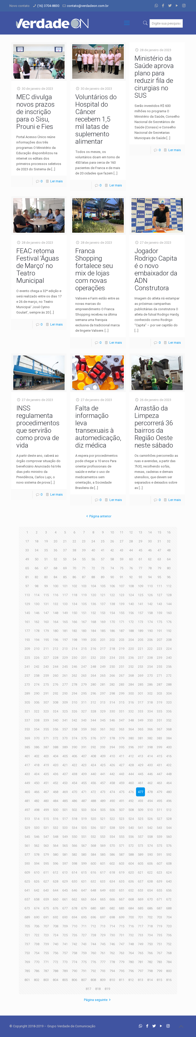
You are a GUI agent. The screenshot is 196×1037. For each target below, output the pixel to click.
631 (84, 881)
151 (84, 613)
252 (131, 666)
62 (150, 559)
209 (27, 649)
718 (150, 926)
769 (27, 962)
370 (36, 738)
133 (65, 604)
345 (102, 720)
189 (140, 631)
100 (55, 586)
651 (121, 890)
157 (140, 613)
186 (112, 631)
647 (84, 890)
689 (27, 917)
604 (131, 863)
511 (159, 810)
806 (74, 980)
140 (131, 604)
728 (93, 935)
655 (159, 890)
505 (102, 810)
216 (93, 649)
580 (55, 854)
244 (55, 666)
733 (140, 935)
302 (150, 693)
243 (46, 666)
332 (131, 711)
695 (84, 917)
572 (131, 846)
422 (74, 765)
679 (84, 908)
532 (55, 828)
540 (131, 828)
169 (102, 622)
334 (150, 711)
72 (93, 568)
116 (55, 595)
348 (131, 720)
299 (121, 693)
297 (102, 693)
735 (159, 935)
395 (121, 747)
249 (102, 666)
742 (74, 944)
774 (74, 962)
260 (55, 675)
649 (102, 890)
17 (27, 541)
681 (102, 908)
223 (159, 649)
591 (159, 854)
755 (46, 953)
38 (74, 550)
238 (150, 658)
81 (27, 577)
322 (36, 711)
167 (84, 622)
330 (112, 711)
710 (74, 926)
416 (169, 756)
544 (169, 828)
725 (65, 935)
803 (46, 980)
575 (159, 846)
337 (27, 720)
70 (74, 568)
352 (169, 720)
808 (93, 980)
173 (140, 622)
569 (102, 846)
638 (150, 881)
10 (112, 532)
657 (27, 899)
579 (46, 854)
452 (55, 783)
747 (121, 944)
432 (169, 765)
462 (150, 783)
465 (27, 792)
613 (65, 872)
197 (65, 640)
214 (74, 649)
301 (140, 693)
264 (93, 675)
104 (93, 586)
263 (84, 675)
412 (131, 756)
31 (159, 541)
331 (121, 711)
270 (150, 675)
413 (140, 756)
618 (112, 872)
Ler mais (56, 181)
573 (140, 846)
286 (150, 684)
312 (93, 702)
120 (93, 595)
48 (168, 550)
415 (159, 756)
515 (46, 819)
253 (140, 666)
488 (93, 801)
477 (140, 792)
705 (27, 926)
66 (36, 568)
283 (121, 684)
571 (121, 846)
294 (74, 693)
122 (112, 595)
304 (169, 693)
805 (65, 980)
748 (131, 944)
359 (84, 729)
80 (168, 568)
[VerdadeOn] (53, 23)
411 (121, 756)
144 (169, 604)
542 (150, 828)
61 (140, 559)
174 (150, 622)
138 (112, 604)
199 (84, 640)
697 (102, 917)
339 (46, 720)
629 (65, 881)
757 (65, 953)
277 (65, 684)
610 (36, 872)
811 (121, 980)
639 (159, 881)
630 (74, 881)
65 (27, 568)
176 (169, 622)
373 (65, 738)
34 (36, 550)
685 (140, 908)
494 (150, 801)
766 (150, 953)
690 (36, 917)
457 (102, 783)
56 (93, 559)
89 (102, 577)
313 (102, 702)
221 (140, 649)
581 (65, 854)
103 (84, 586)
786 (36, 971)
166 (74, 622)
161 (27, 622)
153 (102, 613)
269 (140, 675)
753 (27, 953)
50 (36, 559)
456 (93, 783)
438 (74, 774)
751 (159, 944)
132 (55, 604)
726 (74, 935)
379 (121, 738)
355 (46, 729)
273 (27, 684)
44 (131, 550)
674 (36, 908)
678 (74, 908)
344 (93, 720)
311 (84, 702)
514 (36, 819)
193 (27, 640)
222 (150, 649)
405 (65, 756)
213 (65, 649)
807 (84, 980)
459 (121, 783)
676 (55, 908)
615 (84, 872)
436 (55, 774)
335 (159, 711)
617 (102, 872)
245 (65, 666)
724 (55, 935)
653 (140, 890)
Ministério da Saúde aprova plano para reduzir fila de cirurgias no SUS (154, 76)
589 (140, 854)
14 (150, 532)
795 (121, 971)
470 (74, 792)
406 (74, 756)
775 (84, 962)
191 (159, 631)
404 (55, 756)
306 (36, 702)
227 (46, 658)
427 (121, 765)
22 (74, 541)
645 (65, 890)
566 (74, 846)
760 (93, 953)
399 (159, 747)
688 (169, 908)
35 (46, 550)
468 (55, 792)
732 (131, 935)
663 (84, 899)
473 (102, 792)
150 (74, 613)
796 (131, 971)
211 (46, 649)
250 (112, 666)
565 (65, 846)
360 (93, 729)
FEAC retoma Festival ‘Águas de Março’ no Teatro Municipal (37, 265)
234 (112, 658)
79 (159, 568)
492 (131, 801)
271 (159, 675)
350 (150, 720)
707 (46, 926)
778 (112, 962)
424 (93, 765)
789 (65, 971)
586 (112, 854)
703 (159, 917)
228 (55, 658)
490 (112, 801)
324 (55, 711)
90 (112, 577)
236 (131, 658)
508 (131, 810)
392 (93, 747)
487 (84, 801)
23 (83, 541)
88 (93, 577)
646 (74, 890)
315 (121, 702)
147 (46, 613)
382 (150, 738)
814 (150, 980)
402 (36, 756)
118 (74, 595)
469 (65, 792)
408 (93, 756)
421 (65, 765)
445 (140, 774)
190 (150, 631)
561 (27, 846)
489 (102, 801)
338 (36, 720)
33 (27, 550)
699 (121, 917)
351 (159, 720)
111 (159, 586)
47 (159, 550)
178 (36, 631)
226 (36, 658)
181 (65, 631)
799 (159, 971)
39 (83, 550)
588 (131, 854)
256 (169, 666)
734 (150, 935)
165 (65, 622)
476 (131, 792)
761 (102, 953)
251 (121, 666)
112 (169, 586)
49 (27, 559)
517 (65, 819)
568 (93, 846)
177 (27, 631)
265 (102, 675)
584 (93, 854)
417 (27, 765)
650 (112, 890)
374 (74, 738)
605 (140, 863)
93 (140, 577)
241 (27, 666)
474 (112, 792)
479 (159, 792)
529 (27, 828)
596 (55, 863)
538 (112, 828)
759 (84, 953)
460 (131, 783)
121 (102, 595)
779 (121, 962)
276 (55, 684)
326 (74, 711)
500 (55, 810)
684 (131, 908)
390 (74, 747)
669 (140, 899)
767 (159, 953)
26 (112, 541)
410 (112, 756)
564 (55, 846)
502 (74, 810)
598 (74, 863)
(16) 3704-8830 (48, 6)
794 (112, 971)
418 (36, 765)
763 (121, 953)
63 (159, 559)
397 (140, 747)
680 (93, 908)
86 (74, 577)
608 (169, 863)
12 (131, 532)
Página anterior (100, 516)
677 (65, 908)
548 (55, 837)
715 (121, 926)
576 (169, 846)
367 (159, 729)
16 (168, 532)
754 (36, 953)
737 (27, 944)
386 (36, 747)
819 (107, 989)
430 (150, 765)
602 (112, 863)
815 (159, 980)
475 (121, 792)
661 (65, 899)
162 (36, 622)
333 (140, 711)
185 (102, 631)
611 (46, 872)
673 (27, 908)
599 (84, 863)
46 (150, 550)
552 (93, 837)
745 (102, 944)
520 (93, 819)
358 (74, 729)
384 (169, 738)
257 (27, 675)
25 (102, 541)
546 (36, 837)
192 (169, 631)
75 (121, 568)
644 (55, 890)
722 (36, 935)
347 (121, 720)
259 (46, 675)
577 (27, 854)
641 (27, 890)
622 (150, 872)
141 (140, 604)
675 (46, 908)
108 (131, 586)
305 (27, 702)
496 (169, 801)
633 (102, 881)
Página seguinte (95, 1000)
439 (84, 774)
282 (112, 684)
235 (121, 658)
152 (93, 613)
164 (55, 622)
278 (74, 684)
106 (112, 586)
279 (84, 684)
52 (55, 559)
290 (36, 693)
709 (65, 926)
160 (169, 613)
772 (55, 962)
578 (36, 854)
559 (159, 837)
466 (36, 792)
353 (27, 729)
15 (159, 532)
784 (169, 962)
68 (55, 568)
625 (27, 881)
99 (46, 586)
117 (65, 595)
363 (121, 729)
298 (112, 693)
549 (65, 837)
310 (74, 702)
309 (65, 702)
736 (169, 935)
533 (65, 828)
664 (93, 899)
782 (150, 962)
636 (131, 881)
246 (74, 666)
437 (65, 774)
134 (74, 604)
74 (112, 568)
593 (27, 863)
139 (121, 604)
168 (93, 622)
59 (121, 559)
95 (159, 577)
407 (84, 756)
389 (65, 747)
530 (36, 828)
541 (140, 828)
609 (27, 872)
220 (131, 649)
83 (46, 577)
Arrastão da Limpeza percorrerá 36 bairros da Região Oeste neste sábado (153, 426)
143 (159, 604)
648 (93, 890)
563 (46, 846)
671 (159, 899)
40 (93, 550)
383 (159, 738)
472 (93, 792)
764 (131, 953)
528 (169, 819)
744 (93, 944)
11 (121, 532)
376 (93, 738)
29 (140, 541)
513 (27, 819)
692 (55, 917)
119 (84, 595)
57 (102, 559)
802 (36, 980)
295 (84, 693)
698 (112, 917)
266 (112, 675)
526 (150, 819)
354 (36, 729)
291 (46, 693)
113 (27, 595)
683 (121, 908)
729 (102, 935)
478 (150, 792)
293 (65, 693)
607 (159, 863)
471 (84, 792)
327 (84, 711)
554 (112, 837)
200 (93, 640)
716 (131, 926)
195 (46, 640)
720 (169, 926)
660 (55, 899)
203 (121, 640)
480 (169, 792)
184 (93, 631)
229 (65, 658)
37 (65, 550)
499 (46, 810)
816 (169, 980)
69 (65, 568)
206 (150, 640)
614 (74, 872)
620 (131, 872)
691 (46, 917)
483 (46, 801)
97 (27, 586)
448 (169, 774)
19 (46, 541)
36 (55, 550)
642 (36, 890)
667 (121, 899)
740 (55, 944)
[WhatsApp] (156, 5)
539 (121, 828)
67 (46, 568)
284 (131, 684)
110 (150, 586)
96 (168, 577)
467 (46, 792)
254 (150, 666)
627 (46, 881)
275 (46, 684)
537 (102, 828)
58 (112, 559)
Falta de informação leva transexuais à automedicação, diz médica (98, 426)
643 (46, 890)
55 (83, 559)
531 (46, 828)
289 (27, 693)
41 (102, 550)
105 (102, 586)
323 (46, 711)
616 (93, 872)
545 (27, 837)
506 (112, 810)
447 (159, 774)
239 (159, 658)
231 (84, 658)
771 (46, 962)
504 (93, 810)
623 (159, 872)
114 (36, 595)
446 (150, 774)
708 (55, 926)
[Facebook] (163, 5)
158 (150, 613)
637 (140, 881)
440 (93, 774)
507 (121, 810)
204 (131, 640)
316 (131, 702)
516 (55, 819)
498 (36, 810)
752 (169, 944)
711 (84, 926)
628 (55, 881)
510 (150, 810)
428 (131, 765)
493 (140, 801)
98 (36, 586)
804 (55, 980)
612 (55, 872)
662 (74, 899)
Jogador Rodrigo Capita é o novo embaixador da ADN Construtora (155, 269)
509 (140, 810)
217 (102, 649)
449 (27, 783)
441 (102, 774)
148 (55, 613)
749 (140, 944)
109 (140, 586)
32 (168, 541)
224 (169, 649)
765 (140, 953)
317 (140, 702)
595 (46, 863)
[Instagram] (184, 5)
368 (169, 729)
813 (140, 980)
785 (27, 971)
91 (121, 577)
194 (36, 640)
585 (102, 854)
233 (102, 658)
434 (36, 774)
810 (112, 980)
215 (84, 649)
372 (55, 738)
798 (150, 971)
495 (159, 801)
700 (131, 917)
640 (169, 881)
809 (102, 980)
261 (65, 675)
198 (74, 640)
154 (112, 613)
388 (55, 747)
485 (65, 801)
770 (36, 962)
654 (150, 890)
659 (46, 899)
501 (65, 810)
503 (84, 810)
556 (131, 837)
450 (36, 783)
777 (102, 962)
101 (65, 586)
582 (74, 854)
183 (84, 631)
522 (112, 819)
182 (74, 631)
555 (121, 837)
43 (121, 550)
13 (140, 532)
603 (121, 863)
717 (140, 926)
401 (27, 756)
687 (159, 908)
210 (36, 649)
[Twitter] (170, 5)
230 (74, 658)
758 (74, 953)
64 (168, 559)
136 (93, 604)
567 (84, 846)
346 (112, 720)
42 (112, 550)
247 (84, 666)
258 (36, 675)
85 (65, 577)
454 (74, 783)
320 (169, 702)
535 (84, 828)
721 (27, 935)
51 (46, 559)
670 (150, 899)
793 (102, 971)
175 (159, 622)
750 (150, 944)
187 (121, 631)
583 (84, 854)
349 (140, 720)
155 (121, 613)
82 (36, 577)
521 (102, 819)
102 (74, 586)
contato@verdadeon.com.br (87, 6)
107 (121, 586)
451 (46, 783)
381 (140, 738)
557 (140, 837)
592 (169, 854)
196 (55, 640)
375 (84, 738)
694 (74, 917)
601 (102, 863)
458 (112, 783)
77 (140, 568)
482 (36, 801)
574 (150, 846)
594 (36, 863)
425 (102, 765)
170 (112, 622)
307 (46, 702)
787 (46, 971)
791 (84, 971)
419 (46, 765)
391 (84, 747)
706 (36, 926)
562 (36, 846)
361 (102, 729)
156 (131, 613)
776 (93, 962)
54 (74, 559)
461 (140, 783)
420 (55, 765)
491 (121, 801)
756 (55, 953)
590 (150, 854)
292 (55, 693)
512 (169, 810)
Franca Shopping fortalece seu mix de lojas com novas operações (94, 269)
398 (150, 747)
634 (112, 881)
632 (93, 881)
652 (131, 890)
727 (84, 935)
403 (46, 756)
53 (65, 559)
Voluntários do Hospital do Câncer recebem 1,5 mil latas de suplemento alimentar (96, 119)
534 (74, 828)
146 (36, 613)
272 (169, 675)
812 (131, 980)
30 (150, 541)
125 (140, 595)
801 (27, 980)
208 (169, 640)
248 (93, 666)
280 (93, 684)
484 (55, 801)
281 (102, 684)
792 (93, 971)
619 (121, 872)
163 (46, 622)
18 (36, 541)
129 (27, 604)
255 (159, 666)
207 (159, 640)
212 (55, 649)
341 (65, 720)
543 (159, 828)
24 (93, 541)
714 (112, 926)
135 (84, 604)
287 (159, 684)
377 (102, 738)
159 (159, 613)
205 (140, 640)
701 (140, 917)
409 (102, 756)
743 (84, 944)
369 (27, 738)
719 (159, 926)
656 (169, 890)
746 (112, 944)
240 (169, 658)
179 (46, 631)
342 (74, 720)
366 (150, 729)
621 (140, 872)
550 (74, 837)
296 (93, 693)
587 (121, 854)
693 (65, 917)
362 (112, 729)
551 (84, 837)
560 (169, 837)
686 (150, 908)
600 (93, 863)
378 (112, 738)
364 (131, 729)
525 (140, 819)
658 (36, 899)
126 (150, 595)
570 (112, 846)
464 (169, 783)
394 (112, 747)
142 (150, 604)
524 (131, 819)
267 (121, 675)
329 (102, 711)
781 (140, 962)
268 (131, 675)
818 (98, 989)
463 (159, 783)
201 (102, 640)
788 (55, 971)
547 (46, 837)
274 (36, 684)
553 (102, 837)
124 (131, 595)
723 (46, 935)
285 (140, 684)
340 (55, 720)
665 (102, 899)
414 (150, 756)
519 (84, 819)
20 (55, 541)
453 (65, 783)
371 (46, 738)
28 (131, 541)
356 (55, 729)
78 (150, 568)
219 (121, 649)
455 (84, 783)
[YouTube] (177, 5)
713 (102, 926)
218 (112, 649)
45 (140, 550)
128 (169, 595)
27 (121, 541)
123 (121, 595)
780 (131, 962)
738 (36, 944)
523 (121, 819)
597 (65, 863)
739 (46, 944)
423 (84, 765)
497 (27, 810)
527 (159, 819)
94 (150, 577)
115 (46, 595)
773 (65, 962)
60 (131, 559)
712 (93, 926)
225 (27, 658)
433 (27, 774)
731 (121, 935)
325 (65, 711)
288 (169, 684)
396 (131, 747)
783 (159, 962)
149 (65, 613)
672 (169, 899)
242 (36, 666)
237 (140, 658)
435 (46, 774)
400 (169, 747)
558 (150, 837)
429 (140, 765)
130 (36, 604)
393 (102, 747)
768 (169, 953)
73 (102, 568)
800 (169, 971)
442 (112, 774)
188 (131, 631)
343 (84, 720)
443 (121, 774)
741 (65, 944)
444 (131, 774)
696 (93, 917)
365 (140, 729)
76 (131, 568)
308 (55, 702)
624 (169, 872)
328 (93, 711)
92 (131, 577)
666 (112, 899)
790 (74, 971)
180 (55, 631)
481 (27, 801)
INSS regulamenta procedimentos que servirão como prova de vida (37, 426)
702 (150, 917)
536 (93, 828)
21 (65, 541)
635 (121, 881)
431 (159, 765)
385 (27, 747)
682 (112, 908)
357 (65, 729)
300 (131, 693)
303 (159, 693)
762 (112, 953)
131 (46, 604)
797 (140, 971)
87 (83, 577)
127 (159, 595)
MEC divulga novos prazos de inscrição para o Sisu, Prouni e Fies (35, 111)
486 (74, 801)
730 (112, 935)
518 (74, 819)
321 (27, 711)
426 (112, 765)
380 (131, 738)
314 (112, 702)
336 (169, 711)
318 (150, 702)
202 (112, 640)
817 (88, 989)
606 (150, 863)
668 (131, 899)
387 (46, 747)
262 (74, 675)
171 (121, 622)
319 (159, 702)
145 (27, 613)
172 (131, 622)
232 (93, 658)
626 (36, 881)
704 (169, 917)
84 (55, 577)
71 (83, 568)
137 (102, 604)
